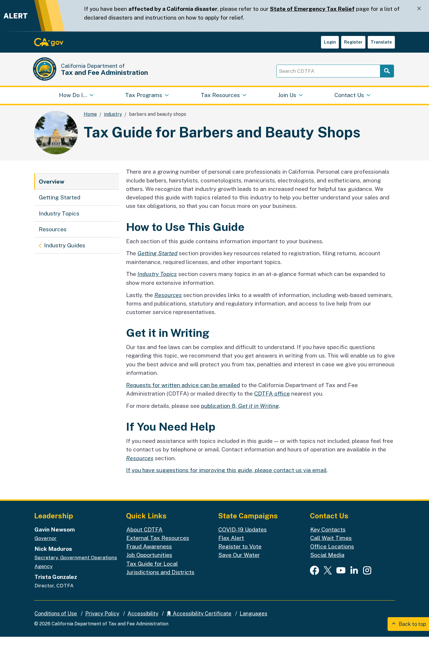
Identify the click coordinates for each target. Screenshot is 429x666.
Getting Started (59, 197)
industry (113, 114)
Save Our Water (239, 555)
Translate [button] (381, 41)
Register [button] (353, 41)
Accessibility (143, 613)
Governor (45, 538)
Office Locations (332, 546)
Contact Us (349, 95)
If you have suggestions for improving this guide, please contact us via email (226, 470)
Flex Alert (231, 538)
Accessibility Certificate (201, 613)
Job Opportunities (149, 555)
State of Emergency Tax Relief (312, 9)
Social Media (327, 555)
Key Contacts (328, 529)
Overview (51, 181)
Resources (53, 229)
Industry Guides (64, 245)
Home (90, 114)
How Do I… (73, 95)
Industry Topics (59, 213)
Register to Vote (239, 546)
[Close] (419, 9)
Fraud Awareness (149, 546)
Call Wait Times (331, 538)
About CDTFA (144, 529)
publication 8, (240, 406)
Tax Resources (220, 95)
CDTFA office (272, 393)
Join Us (287, 95)
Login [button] (330, 41)
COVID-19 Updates (242, 529)
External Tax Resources (157, 538)
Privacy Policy (102, 613)
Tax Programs (143, 95)
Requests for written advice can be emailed (183, 385)
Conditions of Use (55, 613)
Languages (253, 613)
